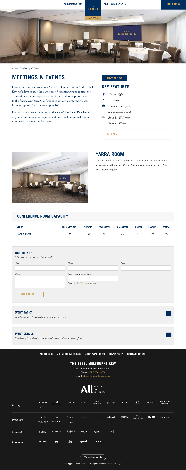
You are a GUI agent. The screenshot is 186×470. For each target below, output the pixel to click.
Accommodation (73, 4)
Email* (124, 263)
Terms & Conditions (136, 354)
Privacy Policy (116, 354)
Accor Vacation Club (95, 354)
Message (18, 274)
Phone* (71, 263)
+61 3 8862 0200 (97, 372)
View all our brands (93, 457)
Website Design (114, 464)
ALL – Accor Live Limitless (79, 274)
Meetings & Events (115, 4)
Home (15, 68)
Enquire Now (114, 78)
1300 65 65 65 (46, 354)
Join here (84, 283)
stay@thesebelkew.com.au (96, 376)
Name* (17, 263)
